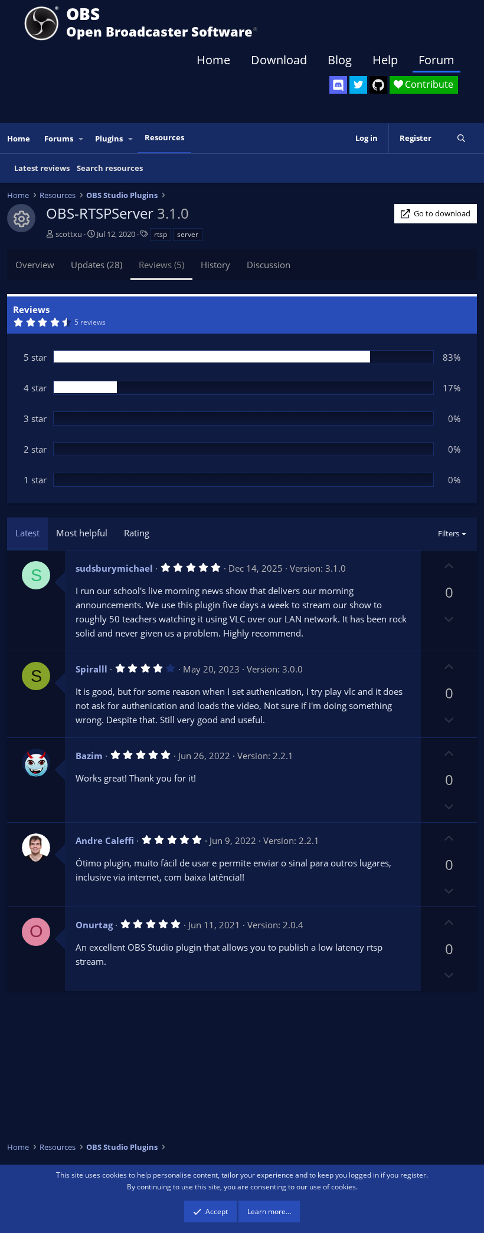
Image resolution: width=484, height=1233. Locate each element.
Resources (164, 137)
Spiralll (91, 669)
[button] (81, 138)
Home (213, 60)
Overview (34, 265)
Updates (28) (96, 265)
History (215, 265)
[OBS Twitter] (358, 85)
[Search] (461, 138)
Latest (27, 533)
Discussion (268, 265)
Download (279, 60)
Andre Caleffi (105, 840)
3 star (35, 418)
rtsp (160, 234)
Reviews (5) (161, 265)
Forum (436, 60)
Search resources (110, 168)
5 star (35, 357)
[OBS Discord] (338, 85)
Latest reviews (42, 168)
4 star (35, 388)
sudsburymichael (114, 568)
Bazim (89, 755)
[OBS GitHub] (378, 85)
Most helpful (81, 533)
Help (385, 60)
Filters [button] (448, 533)
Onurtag (94, 925)
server (187, 234)
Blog (340, 60)
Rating (136, 533)
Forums (58, 138)
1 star (35, 480)
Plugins (109, 138)
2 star (35, 449)
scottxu (68, 234)
